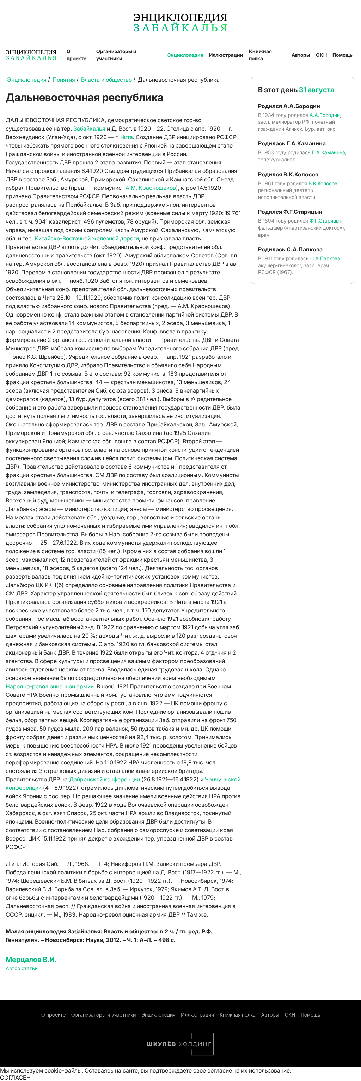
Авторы (301, 55)
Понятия (64, 79)
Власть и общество (106, 79)
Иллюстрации (226, 55)
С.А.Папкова (325, 258)
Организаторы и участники (116, 54)
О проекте (76, 54)
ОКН (321, 55)
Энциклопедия (185, 55)
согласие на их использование (248, 1070)
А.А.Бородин (325, 115)
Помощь (342, 55)
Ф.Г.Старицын (326, 221)
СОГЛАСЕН (15, 1077)
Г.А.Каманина (328, 152)
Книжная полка (260, 54)
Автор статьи (22, 968)
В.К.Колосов (322, 183)
